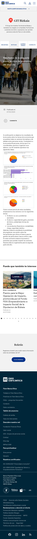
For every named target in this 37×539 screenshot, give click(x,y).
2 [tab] (4, 318)
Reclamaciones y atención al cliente (16, 508)
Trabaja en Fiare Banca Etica (12, 393)
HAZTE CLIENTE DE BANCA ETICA (17, 8)
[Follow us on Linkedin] (23, 534)
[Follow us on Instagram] (16, 534)
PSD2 (5, 500)
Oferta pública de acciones (12, 515)
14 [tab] (18, 321)
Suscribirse (18, 360)
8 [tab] (21, 318)
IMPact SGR (7, 444)
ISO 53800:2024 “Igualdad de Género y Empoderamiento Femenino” (16, 468)
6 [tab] (15, 318)
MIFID (25, 515)
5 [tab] (12, 318)
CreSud (5, 437)
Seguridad (19, 523)
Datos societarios (9, 407)
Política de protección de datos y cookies (17, 526)
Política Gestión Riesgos (11, 513)
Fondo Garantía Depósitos (12, 518)
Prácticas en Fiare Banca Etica (13, 396)
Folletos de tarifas (9, 415)
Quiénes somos (23, 44)
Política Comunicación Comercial (14, 520)
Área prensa (7, 452)
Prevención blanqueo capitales (13, 510)
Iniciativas (4, 45)
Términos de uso (8, 523)
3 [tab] (7, 318)
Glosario (6, 456)
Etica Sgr (6, 441)
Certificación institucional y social (14, 505)
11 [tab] (29, 318)
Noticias (14, 45)
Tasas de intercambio (10, 419)
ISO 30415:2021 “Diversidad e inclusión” (16, 464)
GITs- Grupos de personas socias (14, 434)
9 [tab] (24, 318)
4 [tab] (9, 318)
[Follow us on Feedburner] (30, 534)
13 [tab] (35, 318)
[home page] (8, 3)
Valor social (7, 430)
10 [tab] (27, 318)
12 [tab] (32, 318)
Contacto (32, 45)
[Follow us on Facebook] (10, 534)
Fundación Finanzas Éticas (12, 427)
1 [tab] (1, 318)
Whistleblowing (8, 503)
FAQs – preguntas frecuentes (13, 400)
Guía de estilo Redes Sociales (19, 500)
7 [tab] (18, 318)
